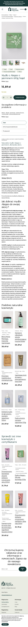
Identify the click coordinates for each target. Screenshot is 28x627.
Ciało (11, 69)
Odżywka (17, 330)
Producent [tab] (6, 131)
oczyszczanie (5, 114)
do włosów (12, 112)
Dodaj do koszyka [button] (7, 325)
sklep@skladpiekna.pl (7, 595)
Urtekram (18, 416)
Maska (9, 332)
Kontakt (17, 604)
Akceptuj (5, 624)
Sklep (10, 14)
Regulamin (4, 612)
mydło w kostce (20, 112)
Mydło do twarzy (18, 16)
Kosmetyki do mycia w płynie (7, 467)
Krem (23, 371)
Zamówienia (4, 604)
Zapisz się (22, 569)
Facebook (17, 612)
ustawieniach (4, 621)
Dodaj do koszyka (20, 97)
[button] (2, 9)
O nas (16, 602)
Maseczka (4, 332)
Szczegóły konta (5, 606)
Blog (16, 606)
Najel (7, 81)
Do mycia (18, 411)
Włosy (20, 71)
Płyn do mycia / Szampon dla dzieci (6, 519)
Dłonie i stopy (5, 409)
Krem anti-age (18, 371)
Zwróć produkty (5, 602)
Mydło (10, 409)
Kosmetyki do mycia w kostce (7, 373)
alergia (7, 112)
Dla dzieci (7, 510)
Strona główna (5, 14)
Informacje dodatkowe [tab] (10, 127)
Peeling (3, 334)
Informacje (18, 599)
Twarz (14, 14)
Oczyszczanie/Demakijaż (7, 16)
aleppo (3, 112)
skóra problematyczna (14, 114)
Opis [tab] (4, 122)
